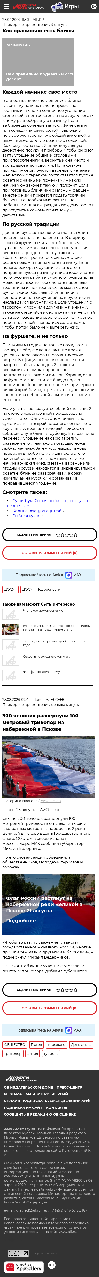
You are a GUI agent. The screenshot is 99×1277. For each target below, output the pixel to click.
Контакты (56, 1108)
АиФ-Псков (51, 801)
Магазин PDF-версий (47, 1094)
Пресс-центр (69, 1087)
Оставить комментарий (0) (50, 553)
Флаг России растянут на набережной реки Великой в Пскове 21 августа (44, 904)
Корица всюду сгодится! (36, 511)
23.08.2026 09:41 (16, 700)
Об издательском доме (28, 1087)
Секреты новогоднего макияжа (46, 656)
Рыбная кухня (26, 516)
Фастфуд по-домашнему (41, 672)
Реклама (13, 1094)
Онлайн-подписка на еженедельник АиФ (47, 1101)
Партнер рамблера (45, 1253)
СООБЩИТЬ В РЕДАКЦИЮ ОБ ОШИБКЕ (40, 1114)
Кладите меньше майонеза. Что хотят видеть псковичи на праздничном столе (56, 627)
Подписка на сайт (23, 1108)
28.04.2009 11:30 (15, 19)
